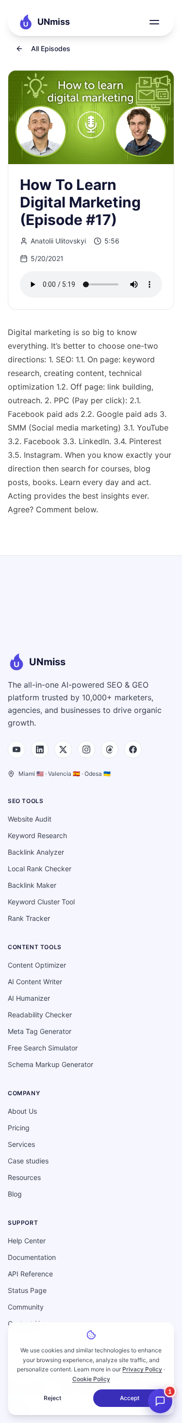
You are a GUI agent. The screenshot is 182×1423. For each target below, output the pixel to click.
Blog (15, 1194)
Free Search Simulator (43, 1048)
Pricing (19, 1127)
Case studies (28, 1161)
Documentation (32, 1257)
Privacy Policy (142, 1369)
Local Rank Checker (39, 868)
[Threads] (109, 749)
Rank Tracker (29, 918)
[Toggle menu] (154, 22)
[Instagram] (86, 749)
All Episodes (50, 48)
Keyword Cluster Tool (41, 902)
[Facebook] (133, 749)
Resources (24, 1177)
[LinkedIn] (40, 749)
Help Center (27, 1240)
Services (21, 1144)
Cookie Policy (91, 1379)
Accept (129, 1398)
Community (26, 1307)
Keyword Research (37, 835)
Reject (52, 1398)
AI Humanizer (29, 998)
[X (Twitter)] (63, 749)
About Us (22, 1111)
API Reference (30, 1274)
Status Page (27, 1290)
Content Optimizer (37, 965)
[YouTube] (16, 749)
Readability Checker (40, 1015)
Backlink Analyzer (36, 852)
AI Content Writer (35, 981)
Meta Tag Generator (39, 1031)
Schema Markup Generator (50, 1064)
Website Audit (29, 819)
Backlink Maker (32, 885)
